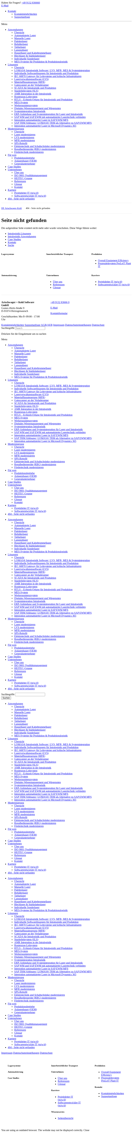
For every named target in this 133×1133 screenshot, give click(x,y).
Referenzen (59, 284)
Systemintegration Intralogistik (29, 601)
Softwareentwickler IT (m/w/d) (114, 284)
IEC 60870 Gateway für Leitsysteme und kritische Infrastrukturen (47, 566)
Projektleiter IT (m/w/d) (110, 281)
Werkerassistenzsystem (26, 595)
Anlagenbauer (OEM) (25, 650)
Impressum (58, 325)
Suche (11, 245)
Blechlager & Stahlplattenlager (30, 545)
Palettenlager (20, 531)
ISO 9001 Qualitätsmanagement (30, 665)
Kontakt (12, 11)
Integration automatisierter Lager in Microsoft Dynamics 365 (45, 615)
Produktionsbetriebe (24, 647)
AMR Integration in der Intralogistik (32, 583)
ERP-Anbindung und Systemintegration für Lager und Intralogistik (48, 604)
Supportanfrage (22, 17)
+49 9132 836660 (31, 2)
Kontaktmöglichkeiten (25, 14)
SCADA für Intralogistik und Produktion (35, 577)
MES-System (21, 592)
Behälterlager (21, 534)
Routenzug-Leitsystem (25, 586)
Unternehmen (15, 659)
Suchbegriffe (7, 328)
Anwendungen (15, 519)
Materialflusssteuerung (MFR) (29, 572)
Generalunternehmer (24, 653)
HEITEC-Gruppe (23, 668)
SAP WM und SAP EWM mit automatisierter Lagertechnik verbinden (50, 607)
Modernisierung (16, 618)
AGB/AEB (47, 325)
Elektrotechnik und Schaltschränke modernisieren (39, 636)
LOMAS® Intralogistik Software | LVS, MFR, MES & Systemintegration (52, 560)
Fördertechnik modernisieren (29, 642)
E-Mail (4, 5)
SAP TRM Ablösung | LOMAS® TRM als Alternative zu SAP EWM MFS (53, 612)
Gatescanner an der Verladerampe (31, 575)
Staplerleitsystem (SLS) (26, 580)
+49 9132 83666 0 (59, 302)
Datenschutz (98, 325)
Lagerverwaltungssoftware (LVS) (31, 569)
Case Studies (14, 239)
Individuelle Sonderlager (26, 548)
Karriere (12, 680)
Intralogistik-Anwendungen (22, 236)
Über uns (57, 281)
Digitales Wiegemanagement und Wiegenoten (37, 598)
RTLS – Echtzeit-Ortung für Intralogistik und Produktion (43, 589)
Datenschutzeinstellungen (78, 325)
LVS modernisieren (24, 627)
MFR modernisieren (24, 630)
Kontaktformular (58, 313)
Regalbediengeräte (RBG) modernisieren (35, 639)
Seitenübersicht (65, 1118)
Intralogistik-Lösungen (19, 233)
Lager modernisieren (24, 624)
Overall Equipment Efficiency (113, 260)
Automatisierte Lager (25, 525)
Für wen (12, 645)
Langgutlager (21, 540)
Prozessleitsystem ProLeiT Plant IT (110, 1079)
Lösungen (13, 554)
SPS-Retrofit (20, 633)
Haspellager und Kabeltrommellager (32, 542)
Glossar (57, 287)
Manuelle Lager (22, 528)
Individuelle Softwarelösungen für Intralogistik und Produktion (46, 563)
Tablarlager (20, 537)
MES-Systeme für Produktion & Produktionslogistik (41, 551)
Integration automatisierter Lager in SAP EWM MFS (41, 610)
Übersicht (19, 522)
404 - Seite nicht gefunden (21, 688)
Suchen (6, 698)
